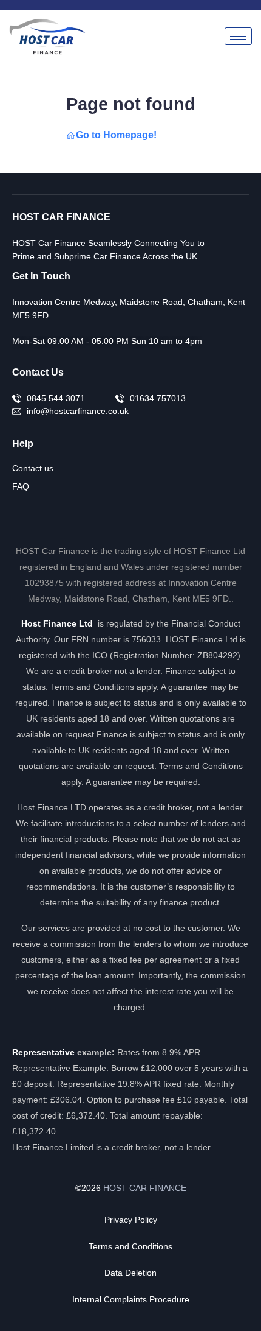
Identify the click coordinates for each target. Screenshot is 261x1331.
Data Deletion (130, 1272)
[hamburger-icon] (238, 36)
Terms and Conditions (130, 1246)
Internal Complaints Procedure (130, 1299)
